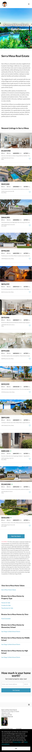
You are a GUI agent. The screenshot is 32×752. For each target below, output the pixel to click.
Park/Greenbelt (6, 618)
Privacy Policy (17, 742)
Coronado (18, 728)
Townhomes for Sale (7, 608)
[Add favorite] (29, 158)
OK (16, 748)
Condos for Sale (6, 605)
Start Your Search (16, 536)
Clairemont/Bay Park (7, 728)
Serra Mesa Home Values (8, 590)
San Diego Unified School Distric (10, 631)
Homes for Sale (5, 602)
